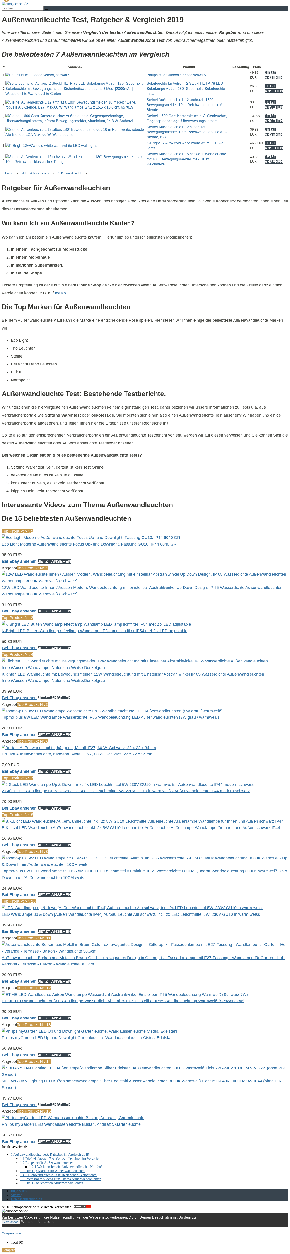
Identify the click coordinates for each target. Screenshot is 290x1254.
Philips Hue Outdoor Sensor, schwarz (177, 75)
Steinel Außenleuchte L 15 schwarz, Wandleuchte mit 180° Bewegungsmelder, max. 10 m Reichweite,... (186, 159)
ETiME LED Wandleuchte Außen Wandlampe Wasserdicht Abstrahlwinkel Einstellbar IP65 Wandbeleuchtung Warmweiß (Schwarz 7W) (123, 1001)
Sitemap (16, 1195)
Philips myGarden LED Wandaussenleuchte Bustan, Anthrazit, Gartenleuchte (71, 1124)
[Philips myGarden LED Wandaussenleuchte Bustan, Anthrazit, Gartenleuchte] (73, 1118)
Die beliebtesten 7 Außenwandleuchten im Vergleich (60, 1158)
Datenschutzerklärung (26, 1199)
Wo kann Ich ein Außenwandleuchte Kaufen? (65, 1167)
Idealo (60, 293)
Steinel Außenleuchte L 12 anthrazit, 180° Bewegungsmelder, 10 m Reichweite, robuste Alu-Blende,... (187, 105)
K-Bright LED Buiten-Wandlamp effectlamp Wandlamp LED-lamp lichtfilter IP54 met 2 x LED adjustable (94, 631)
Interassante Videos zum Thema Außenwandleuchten (60, 1179)
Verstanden (11, 1222)
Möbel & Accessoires (35, 173)
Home (9, 173)
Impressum (19, 1191)
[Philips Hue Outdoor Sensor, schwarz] (37, 75)
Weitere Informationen (38, 1222)
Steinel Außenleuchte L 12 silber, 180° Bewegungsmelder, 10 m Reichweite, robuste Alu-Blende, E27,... (187, 132)
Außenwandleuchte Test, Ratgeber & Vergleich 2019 (50, 1154)
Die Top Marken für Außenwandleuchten (52, 1171)
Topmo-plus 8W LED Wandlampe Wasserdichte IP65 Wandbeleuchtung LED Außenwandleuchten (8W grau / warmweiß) (110, 717)
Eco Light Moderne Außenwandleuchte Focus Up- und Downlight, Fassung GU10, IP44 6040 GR (89, 544)
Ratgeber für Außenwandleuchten (47, 1163)
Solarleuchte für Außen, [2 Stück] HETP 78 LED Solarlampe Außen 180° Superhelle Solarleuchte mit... (186, 88)
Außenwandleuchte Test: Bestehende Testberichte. (58, 1175)
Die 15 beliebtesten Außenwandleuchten (51, 1183)
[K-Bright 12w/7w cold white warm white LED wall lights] (51, 146)
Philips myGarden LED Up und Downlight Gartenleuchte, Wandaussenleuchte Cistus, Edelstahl (88, 1037)
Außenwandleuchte (70, 173)
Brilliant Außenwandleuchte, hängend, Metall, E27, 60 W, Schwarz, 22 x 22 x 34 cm (77, 754)
